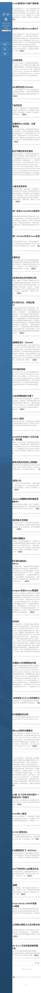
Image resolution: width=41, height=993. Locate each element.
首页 (5, 44)
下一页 (37, 963)
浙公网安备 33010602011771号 (22, 977)
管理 (5, 54)
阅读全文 (13, 19)
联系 (5, 49)
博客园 (23, 969)
